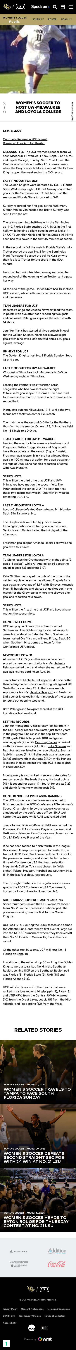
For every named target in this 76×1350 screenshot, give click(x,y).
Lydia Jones (10, 696)
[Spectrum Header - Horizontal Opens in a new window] (40, 7)
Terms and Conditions (58, 1309)
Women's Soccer (14, 1084)
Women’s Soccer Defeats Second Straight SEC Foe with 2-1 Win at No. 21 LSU (34, 1158)
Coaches (66, 19)
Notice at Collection (54, 1316)
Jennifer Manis (25, 234)
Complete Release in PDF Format (25, 139)
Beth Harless (11, 750)
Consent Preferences (32, 1309)
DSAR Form (9, 1316)
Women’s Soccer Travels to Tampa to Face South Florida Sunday (37, 1094)
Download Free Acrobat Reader (24, 143)
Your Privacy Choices (30, 1316)
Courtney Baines (46, 742)
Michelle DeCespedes (37, 680)
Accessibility (9, 1322)
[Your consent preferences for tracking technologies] (6, 1343)
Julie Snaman (57, 746)
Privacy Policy (10, 1309)
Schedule (38, 19)
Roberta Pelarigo (14, 310)
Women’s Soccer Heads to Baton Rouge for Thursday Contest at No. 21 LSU (36, 1222)
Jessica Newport (42, 310)
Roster (52, 19)
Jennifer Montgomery (17, 725)
